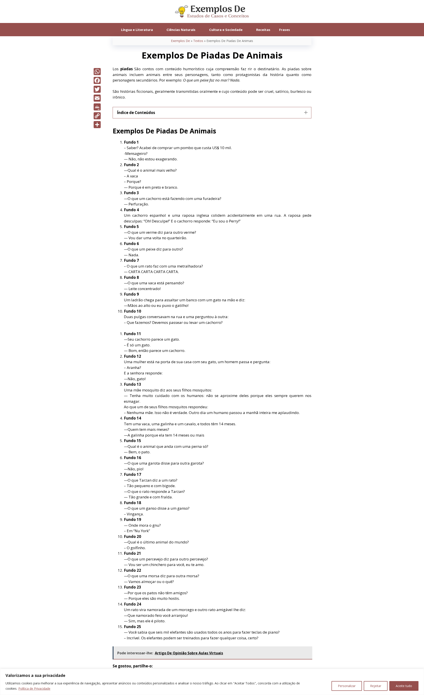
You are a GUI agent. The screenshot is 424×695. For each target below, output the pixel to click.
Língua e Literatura (137, 29)
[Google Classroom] (97, 107)
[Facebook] (97, 80)
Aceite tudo (404, 686)
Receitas (263, 29)
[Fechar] (419, 672)
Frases (284, 29)
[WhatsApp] (97, 71)
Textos (198, 41)
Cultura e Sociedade (225, 29)
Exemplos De (180, 41)
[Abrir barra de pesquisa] (300, 29)
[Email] (97, 98)
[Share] (97, 124)
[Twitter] (97, 89)
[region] (212, 682)
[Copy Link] (97, 115)
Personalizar (347, 686)
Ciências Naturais (181, 29)
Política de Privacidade (34, 688)
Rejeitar (375, 686)
